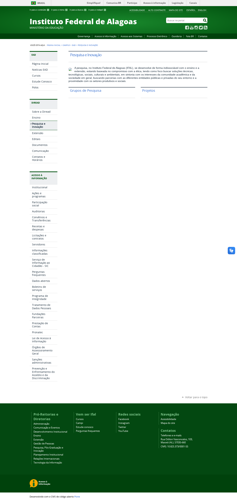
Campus (66, 45)
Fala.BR (190, 36)
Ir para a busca (78, 10)
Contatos (202, 36)
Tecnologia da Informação (48, 462)
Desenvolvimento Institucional (50, 431)
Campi (79, 423)
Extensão (39, 439)
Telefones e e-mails (171, 435)
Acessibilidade (137, 10)
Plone (77, 496)
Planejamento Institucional (48, 454)
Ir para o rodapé (97, 10)
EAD (74, 45)
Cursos (80, 419)
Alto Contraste (157, 10)
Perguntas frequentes (88, 431)
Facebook (187, 27)
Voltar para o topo (196, 397)
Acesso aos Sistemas (131, 36)
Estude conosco (84, 427)
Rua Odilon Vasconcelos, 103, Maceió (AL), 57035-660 (177, 441)
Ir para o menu (59, 10)
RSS (205, 27)
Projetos (148, 90)
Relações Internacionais (46, 458)
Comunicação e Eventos (47, 427)
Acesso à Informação (105, 36)
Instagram (196, 27)
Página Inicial (53, 45)
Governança (84, 36)
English (202, 10)
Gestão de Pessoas (44, 443)
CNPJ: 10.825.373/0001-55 (174, 446)
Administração (41, 423)
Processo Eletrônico (157, 36)
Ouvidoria (177, 36)
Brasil (41, 3)
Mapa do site (176, 10)
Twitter (201, 27)
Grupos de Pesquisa (85, 90)
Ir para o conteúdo (39, 10)
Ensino (37, 435)
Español (191, 10)
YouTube (191, 27)
